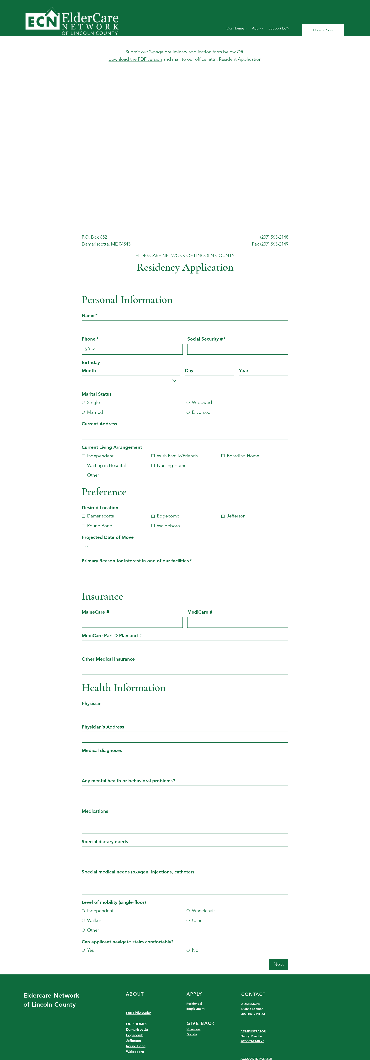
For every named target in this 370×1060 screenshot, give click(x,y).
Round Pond (135, 1046)
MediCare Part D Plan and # (112, 635)
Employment (195, 1008)
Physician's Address (103, 727)
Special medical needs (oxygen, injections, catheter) (138, 872)
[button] (323, 30)
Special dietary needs (105, 841)
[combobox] (131, 380)
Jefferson (133, 1040)
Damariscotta (137, 1029)
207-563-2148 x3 (252, 1041)
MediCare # (199, 612)
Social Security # (206, 339)
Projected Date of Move (108, 537)
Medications (95, 811)
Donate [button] (192, 1034)
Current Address (99, 424)
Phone (90, 339)
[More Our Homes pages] (246, 28)
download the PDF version (135, 59)
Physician (92, 703)
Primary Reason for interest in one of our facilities (137, 561)
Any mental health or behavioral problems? (128, 780)
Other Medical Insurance (108, 659)
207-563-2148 (251, 1013)
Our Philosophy (138, 1013)
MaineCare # (95, 612)
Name (90, 315)
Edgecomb (134, 1035)
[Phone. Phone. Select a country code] (89, 349)
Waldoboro (135, 1051)
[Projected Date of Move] (86, 547)
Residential (194, 1003)
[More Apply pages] (262, 28)
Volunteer (193, 1029)
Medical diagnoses (102, 750)
